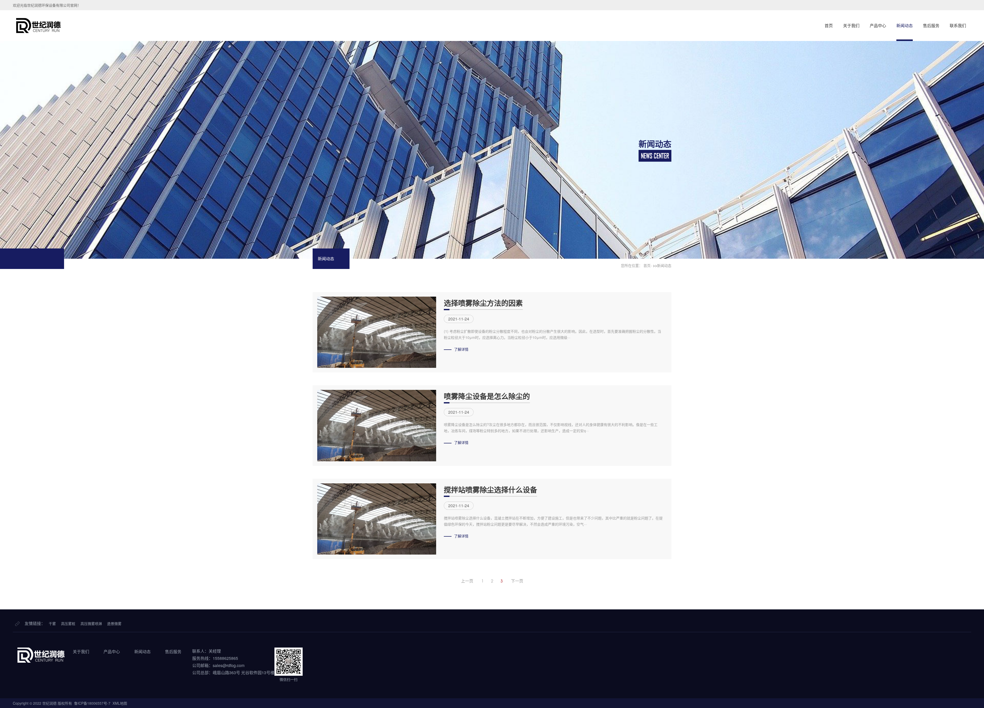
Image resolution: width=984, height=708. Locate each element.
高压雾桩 (68, 623)
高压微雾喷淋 (91, 623)
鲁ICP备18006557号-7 (92, 703)
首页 (829, 25)
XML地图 (119, 703)
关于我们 (851, 25)
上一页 (467, 581)
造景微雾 (114, 623)
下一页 (517, 581)
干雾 (52, 623)
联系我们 (958, 25)
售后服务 (931, 25)
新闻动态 (904, 25)
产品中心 (878, 25)
